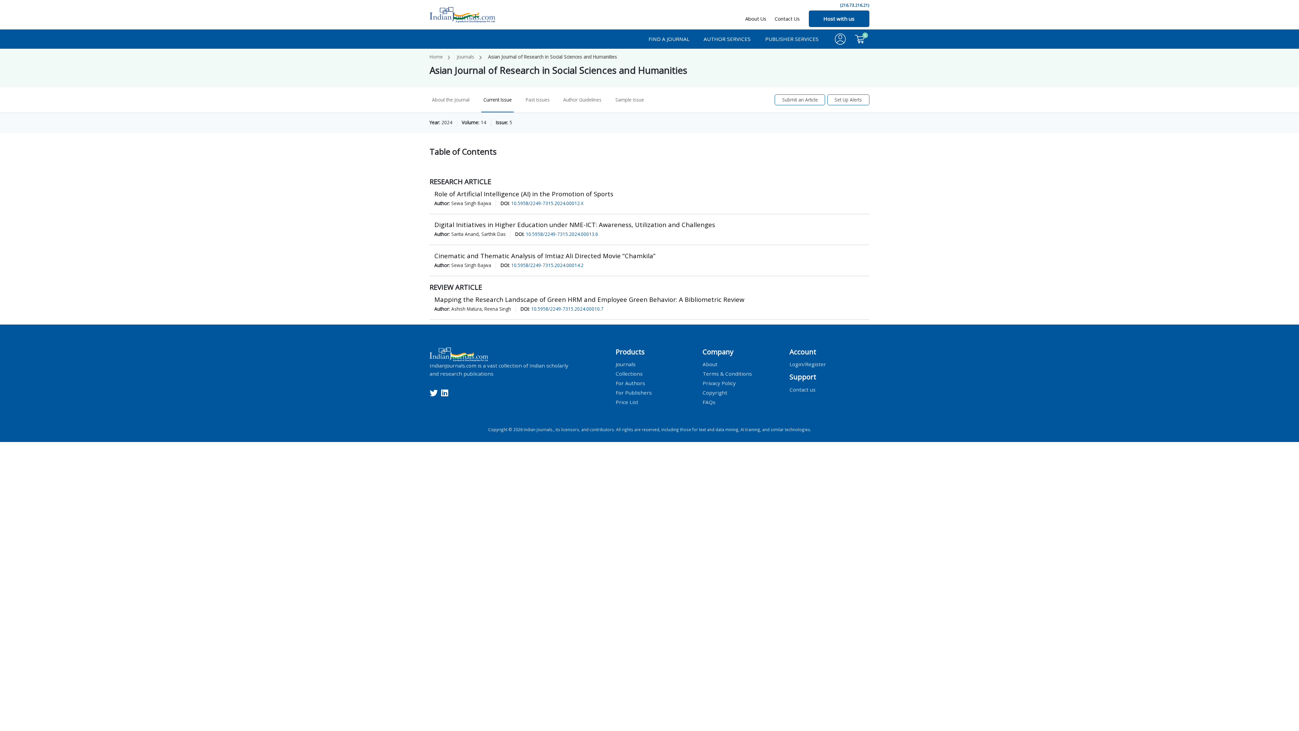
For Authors (630, 383)
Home (436, 56)
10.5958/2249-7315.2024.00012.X (547, 203)
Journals (465, 56)
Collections (629, 373)
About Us (755, 19)
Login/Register (808, 364)
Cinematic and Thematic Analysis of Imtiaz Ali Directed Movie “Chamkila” (545, 255)
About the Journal (451, 99)
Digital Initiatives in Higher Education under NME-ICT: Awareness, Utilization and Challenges (574, 224)
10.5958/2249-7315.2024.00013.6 (562, 234)
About (710, 364)
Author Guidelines (582, 99)
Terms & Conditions (727, 373)
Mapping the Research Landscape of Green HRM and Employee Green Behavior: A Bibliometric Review (589, 299)
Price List (627, 402)
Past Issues (538, 99)
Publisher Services (792, 39)
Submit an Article (800, 99)
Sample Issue (629, 99)
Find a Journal (668, 39)
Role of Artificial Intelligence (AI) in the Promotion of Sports (523, 194)
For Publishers (634, 392)
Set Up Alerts (848, 99)
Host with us (838, 18)
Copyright (715, 392)
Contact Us (787, 19)
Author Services (727, 39)
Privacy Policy (719, 383)
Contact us (803, 389)
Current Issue (497, 99)
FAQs (709, 402)
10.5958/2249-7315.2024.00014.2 (547, 265)
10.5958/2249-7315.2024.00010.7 (567, 309)
